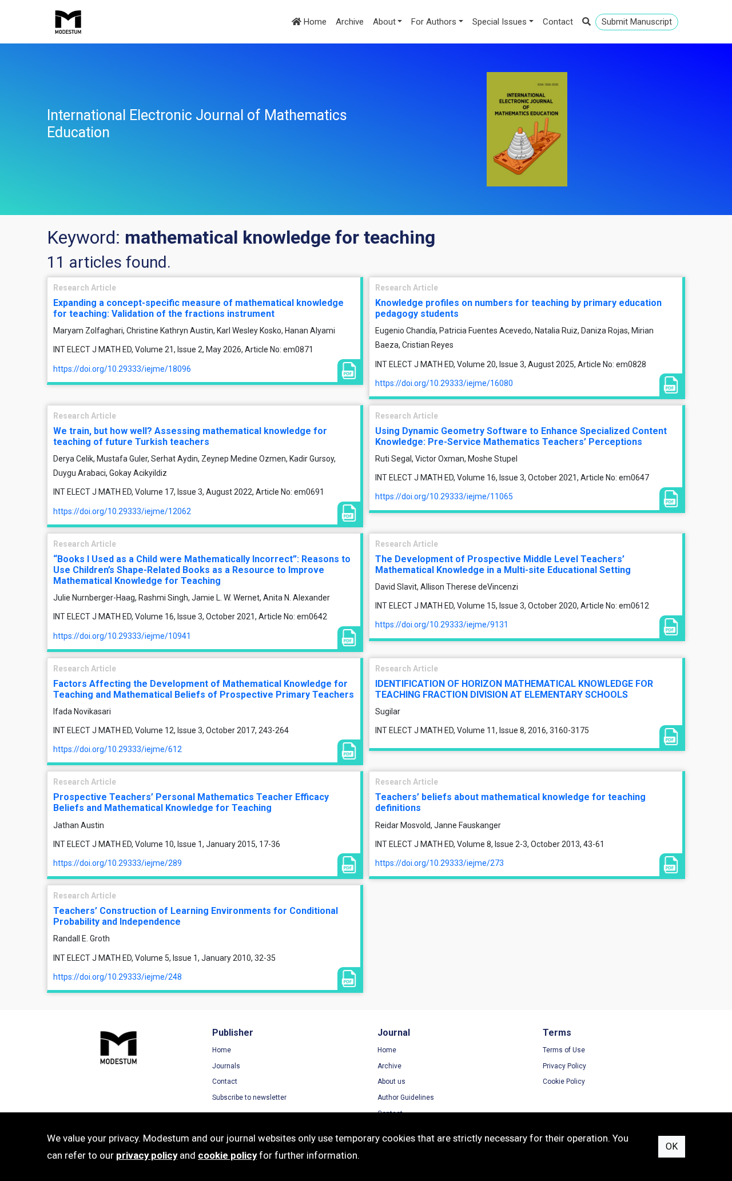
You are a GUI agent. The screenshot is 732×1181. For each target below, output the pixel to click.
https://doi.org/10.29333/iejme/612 (117, 749)
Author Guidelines (405, 1097)
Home (314, 22)
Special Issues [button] (499, 22)
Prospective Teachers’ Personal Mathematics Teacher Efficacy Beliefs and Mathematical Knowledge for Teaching (191, 802)
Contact (558, 22)
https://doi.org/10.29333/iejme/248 (117, 976)
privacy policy (146, 1155)
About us (391, 1081)
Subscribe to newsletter (249, 1097)
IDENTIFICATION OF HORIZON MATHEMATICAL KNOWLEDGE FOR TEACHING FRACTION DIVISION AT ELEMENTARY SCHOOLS (514, 689)
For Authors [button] (433, 22)
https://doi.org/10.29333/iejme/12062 (122, 511)
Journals (226, 1066)
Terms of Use (564, 1050)
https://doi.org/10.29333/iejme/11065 (444, 496)
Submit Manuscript (637, 22)
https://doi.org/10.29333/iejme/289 (117, 863)
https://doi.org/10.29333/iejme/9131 (441, 624)
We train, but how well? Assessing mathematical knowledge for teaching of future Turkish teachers (190, 436)
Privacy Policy (564, 1066)
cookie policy (227, 1155)
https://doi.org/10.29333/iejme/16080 (444, 383)
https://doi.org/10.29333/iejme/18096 (122, 368)
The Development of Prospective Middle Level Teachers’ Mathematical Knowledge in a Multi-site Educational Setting (503, 564)
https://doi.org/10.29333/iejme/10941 (122, 636)
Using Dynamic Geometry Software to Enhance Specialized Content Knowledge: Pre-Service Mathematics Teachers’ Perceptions (521, 436)
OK (672, 1146)
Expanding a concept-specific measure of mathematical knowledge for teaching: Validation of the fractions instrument (198, 308)
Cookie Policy (564, 1081)
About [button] (384, 22)
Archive (350, 22)
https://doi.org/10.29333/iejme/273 (439, 863)
